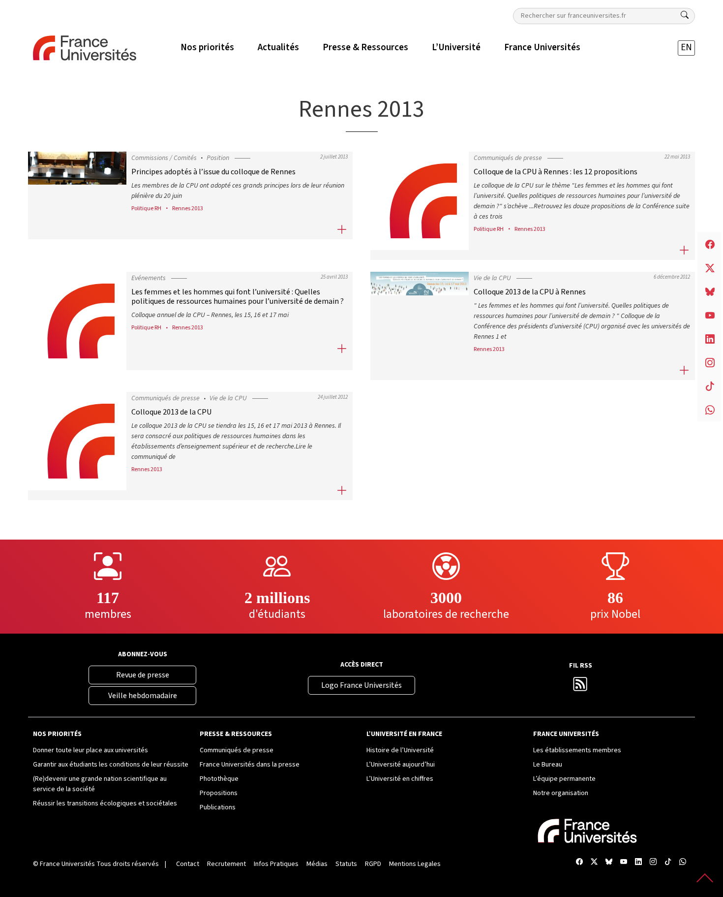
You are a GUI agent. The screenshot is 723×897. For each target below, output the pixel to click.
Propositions (219, 793)
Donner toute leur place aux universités (90, 750)
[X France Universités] (594, 862)
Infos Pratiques (276, 864)
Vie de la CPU (492, 278)
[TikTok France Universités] (668, 862)
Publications (218, 807)
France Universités (67, 864)
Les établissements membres (577, 750)
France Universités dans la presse (250, 764)
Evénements (148, 278)
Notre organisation (560, 793)
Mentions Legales (415, 864)
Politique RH (146, 208)
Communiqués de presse (508, 158)
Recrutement (226, 864)
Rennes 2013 (187, 208)
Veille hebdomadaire (142, 695)
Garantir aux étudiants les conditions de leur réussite (110, 764)
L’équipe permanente (564, 779)
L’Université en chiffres (399, 779)
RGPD (373, 864)
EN (686, 47)
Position (218, 158)
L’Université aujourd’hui (400, 764)
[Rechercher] (684, 15)
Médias (317, 864)
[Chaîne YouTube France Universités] (623, 862)
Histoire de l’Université (400, 750)
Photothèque (219, 779)
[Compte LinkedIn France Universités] (638, 862)
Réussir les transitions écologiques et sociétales (105, 803)
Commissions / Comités (164, 158)
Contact (187, 864)
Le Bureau (547, 764)
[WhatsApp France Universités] (682, 862)
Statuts (346, 864)
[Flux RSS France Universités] (580, 687)
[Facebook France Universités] (579, 862)
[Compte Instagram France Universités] (653, 862)
